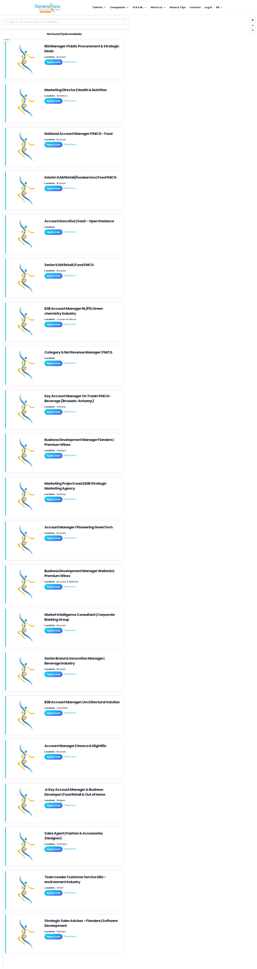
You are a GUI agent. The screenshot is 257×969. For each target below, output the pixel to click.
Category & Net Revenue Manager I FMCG (78, 352)
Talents (97, 7)
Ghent (59, 887)
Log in (208, 7)
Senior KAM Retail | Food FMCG (69, 264)
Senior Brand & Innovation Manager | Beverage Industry (74, 661)
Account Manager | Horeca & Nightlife (75, 745)
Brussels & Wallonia (67, 581)
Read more (70, 61)
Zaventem (62, 707)
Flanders (61, 450)
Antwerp (61, 406)
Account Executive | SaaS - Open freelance (79, 221)
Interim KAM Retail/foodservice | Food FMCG (80, 177)
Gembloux (62, 95)
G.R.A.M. (138, 7)
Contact (195, 7)
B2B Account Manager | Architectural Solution (82, 702)
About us (156, 7)
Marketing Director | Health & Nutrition (75, 89)
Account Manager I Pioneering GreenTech (78, 527)
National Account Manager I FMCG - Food (78, 133)
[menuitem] (219, 10)
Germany (61, 844)
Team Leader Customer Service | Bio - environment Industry (75, 879)
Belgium (60, 800)
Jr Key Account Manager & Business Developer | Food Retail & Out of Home (74, 792)
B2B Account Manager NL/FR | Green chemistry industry (73, 311)
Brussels (61, 56)
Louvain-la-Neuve (66, 319)
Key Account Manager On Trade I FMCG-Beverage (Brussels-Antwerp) (77, 398)
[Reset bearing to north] (252, 30)
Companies (117, 7)
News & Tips (178, 7)
